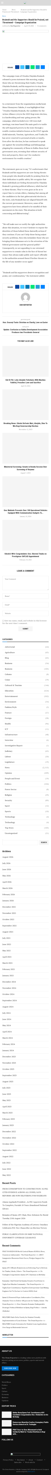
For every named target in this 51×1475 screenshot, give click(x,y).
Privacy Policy (8, 1460)
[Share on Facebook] (17, 67)
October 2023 (8, 1069)
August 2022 (7, 1156)
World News (6, 1382)
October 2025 (8, 919)
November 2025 (9, 913)
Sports (27, 811)
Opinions (5, 1400)
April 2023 (7, 1106)
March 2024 (7, 1038)
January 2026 (8, 900)
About (30, 1460)
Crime (27, 679)
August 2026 (7, 857)
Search (44, 842)
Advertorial (27, 647)
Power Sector (27, 789)
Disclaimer (21, 1460)
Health (27, 723)
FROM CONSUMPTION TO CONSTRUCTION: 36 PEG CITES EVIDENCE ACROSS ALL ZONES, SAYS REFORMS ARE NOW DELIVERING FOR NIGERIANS (25, 1192)
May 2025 (6, 950)
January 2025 (8, 975)
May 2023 (6, 1100)
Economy (5, 1394)
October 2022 (8, 1144)
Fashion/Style (27, 707)
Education (27, 690)
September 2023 (9, 1075)
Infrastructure (27, 734)
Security (27, 800)
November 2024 (9, 988)
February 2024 (8, 1044)
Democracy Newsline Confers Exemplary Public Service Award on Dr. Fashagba (31, 1423)
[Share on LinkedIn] (27, 67)
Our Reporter (15, 26)
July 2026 (6, 863)
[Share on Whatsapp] (32, 67)
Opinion (27, 773)
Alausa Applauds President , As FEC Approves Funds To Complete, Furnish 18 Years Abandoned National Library (24, 1205)
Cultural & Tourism (27, 685)
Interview (27, 740)
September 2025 (9, 925)
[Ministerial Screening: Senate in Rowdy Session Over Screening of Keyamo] (25, 448)
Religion (27, 795)
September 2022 (9, 1150)
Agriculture (27, 652)
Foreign (27, 718)
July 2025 (6, 938)
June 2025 (6, 944)
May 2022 (6, 1175)
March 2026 (7, 888)
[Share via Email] (43, 67)
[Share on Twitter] (22, 67)
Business (27, 663)
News (14, 10)
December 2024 (9, 981)
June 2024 (6, 1019)
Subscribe (17, 1462)
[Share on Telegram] (38, 67)
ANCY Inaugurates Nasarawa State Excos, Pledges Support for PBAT (23, 1258)
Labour (27, 756)
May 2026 (6, 875)
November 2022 (9, 1137)
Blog (27, 658)
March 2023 (7, 1112)
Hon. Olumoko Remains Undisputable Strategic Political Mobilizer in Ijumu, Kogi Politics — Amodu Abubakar (24, 1307)
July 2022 (6, 1162)
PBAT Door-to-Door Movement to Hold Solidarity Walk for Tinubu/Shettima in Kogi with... (29, 1432)
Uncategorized (27, 833)
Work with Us (30, 1462)
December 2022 (9, 1131)
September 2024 (9, 1000)
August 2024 (7, 1006)
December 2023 (9, 1056)
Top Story (27, 827)
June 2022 (6, 1169)
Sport (27, 806)
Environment (27, 701)
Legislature (27, 762)
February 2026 (8, 894)
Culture (4, 1391)
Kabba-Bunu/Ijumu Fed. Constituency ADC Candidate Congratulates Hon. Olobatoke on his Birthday (30, 1415)
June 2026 (6, 869)
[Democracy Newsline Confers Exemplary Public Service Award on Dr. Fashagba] (7, 1423)
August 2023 (7, 1081)
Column (27, 674)
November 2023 (9, 1063)
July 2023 (6, 1087)
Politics (27, 784)
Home (4, 10)
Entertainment (27, 696)
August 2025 (7, 931)
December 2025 (9, 907)
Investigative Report (27, 745)
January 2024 (8, 1050)
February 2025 (8, 969)
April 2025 (7, 957)
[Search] (48, 3)
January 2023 (8, 1125)
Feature (27, 712)
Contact (40, 1460)
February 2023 (8, 1119)
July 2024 (6, 1013)
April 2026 (7, 882)
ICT (27, 729)
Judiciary (27, 751)
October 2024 (8, 994)
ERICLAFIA (31, 1471)
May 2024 (6, 1025)
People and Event (27, 778)
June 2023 (6, 1094)
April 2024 (7, 1031)
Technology (27, 816)
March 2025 (7, 963)
